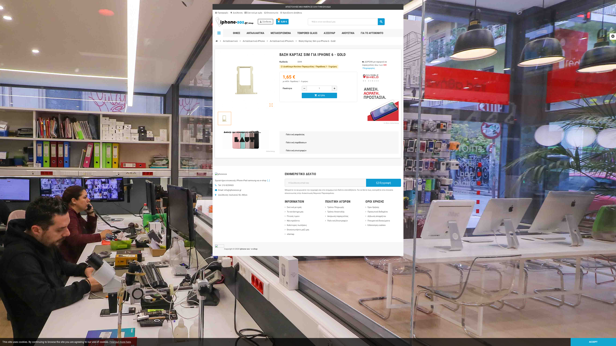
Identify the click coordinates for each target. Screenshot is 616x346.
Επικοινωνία (272, 13)
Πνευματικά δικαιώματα (379, 220)
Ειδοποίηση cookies (377, 225)
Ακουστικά (348, 33)
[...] (268, 180)
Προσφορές (221, 13)
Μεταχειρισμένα (281, 33)
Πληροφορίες (369, 68)
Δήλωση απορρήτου (377, 216)
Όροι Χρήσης (373, 207)
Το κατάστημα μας (295, 211)
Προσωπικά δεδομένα (378, 211)
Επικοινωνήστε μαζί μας (298, 229)
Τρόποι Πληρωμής (335, 207)
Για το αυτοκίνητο (372, 33)
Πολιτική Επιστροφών (337, 220)
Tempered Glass (307, 33)
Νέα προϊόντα (293, 220)
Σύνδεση (265, 21)
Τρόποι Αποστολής (336, 211)
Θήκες (236, 33)
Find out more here (120, 341)
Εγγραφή (385, 182)
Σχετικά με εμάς (254, 13)
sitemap (290, 234)
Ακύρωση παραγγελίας (337, 216)
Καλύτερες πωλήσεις (297, 225)
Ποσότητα (287, 88)
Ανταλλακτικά (255, 33)
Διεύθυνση (236, 13)
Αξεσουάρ (329, 33)
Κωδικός (283, 62)
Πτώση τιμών (293, 216)
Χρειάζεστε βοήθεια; (291, 13)
